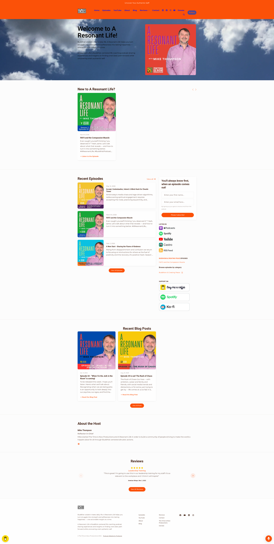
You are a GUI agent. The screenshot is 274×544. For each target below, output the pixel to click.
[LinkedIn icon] (189, 515)
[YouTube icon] (185, 515)
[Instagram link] (170, 10)
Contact (155, 10)
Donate (181, 10)
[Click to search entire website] (184, 15)
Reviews (144, 10)
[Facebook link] (167, 10)
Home (96, 10)
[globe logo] (79, 444)
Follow (192, 12)
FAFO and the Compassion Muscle (94, 138)
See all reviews (137, 489)
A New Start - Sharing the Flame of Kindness (123, 246)
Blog (135, 10)
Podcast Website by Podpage (112, 536)
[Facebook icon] (180, 515)
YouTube (117, 10)
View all (150, 179)
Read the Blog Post (89, 397)
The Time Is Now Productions (164, 522)
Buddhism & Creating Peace (169, 258)
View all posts (137, 405)
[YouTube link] (174, 10)
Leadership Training (137, 471)
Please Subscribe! (178, 215)
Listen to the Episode (90, 156)
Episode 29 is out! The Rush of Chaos (136, 376)
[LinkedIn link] (163, 10)
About (127, 10)
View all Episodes (116, 270)
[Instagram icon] (193, 515)
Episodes (106, 10)
